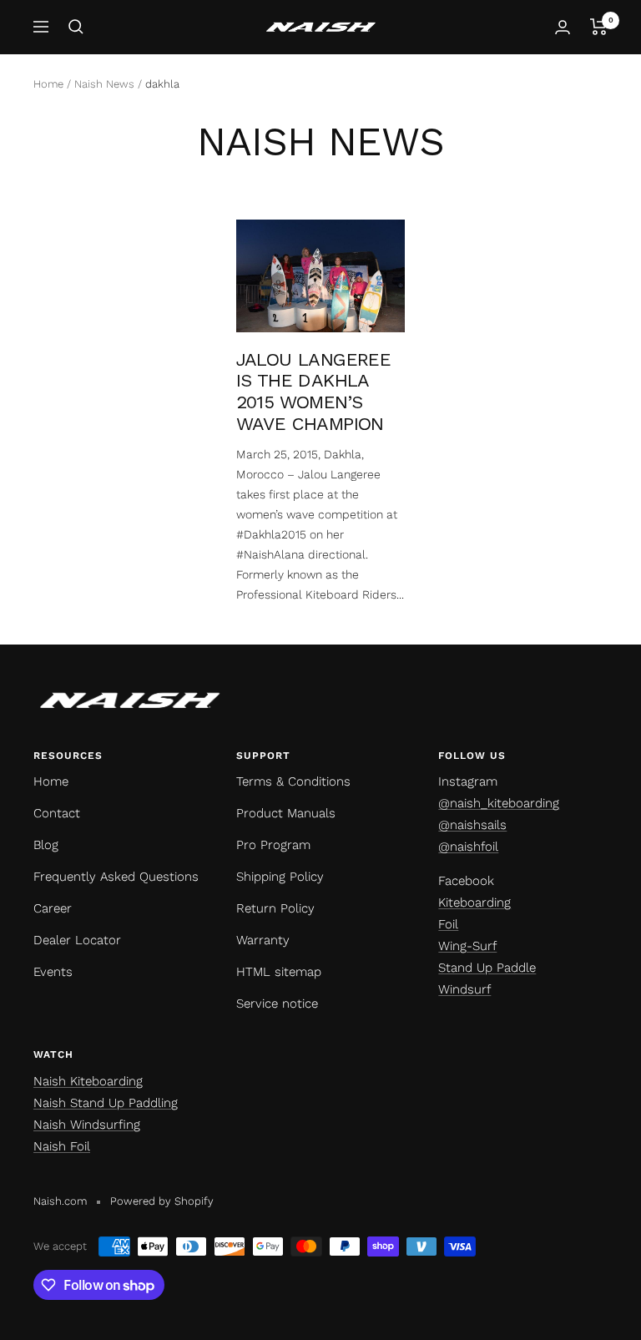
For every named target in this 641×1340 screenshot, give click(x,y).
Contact (56, 813)
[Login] (562, 27)
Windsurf (464, 989)
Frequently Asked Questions (116, 876)
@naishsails (472, 824)
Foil (448, 924)
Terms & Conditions (293, 781)
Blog (45, 844)
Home (48, 84)
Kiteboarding (474, 902)
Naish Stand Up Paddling (105, 1102)
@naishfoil (468, 846)
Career (52, 908)
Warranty (263, 940)
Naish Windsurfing (86, 1124)
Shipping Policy (280, 876)
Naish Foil (61, 1146)
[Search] (75, 26)
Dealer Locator (77, 940)
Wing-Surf (467, 945)
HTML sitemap (278, 971)
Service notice (277, 1003)
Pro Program (273, 844)
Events (53, 971)
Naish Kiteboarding (88, 1081)
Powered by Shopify (162, 1201)
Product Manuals (286, 813)
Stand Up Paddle (487, 967)
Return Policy (275, 908)
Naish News (104, 84)
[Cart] (599, 26)
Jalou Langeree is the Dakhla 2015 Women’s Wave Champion (313, 391)
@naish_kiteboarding (498, 803)
